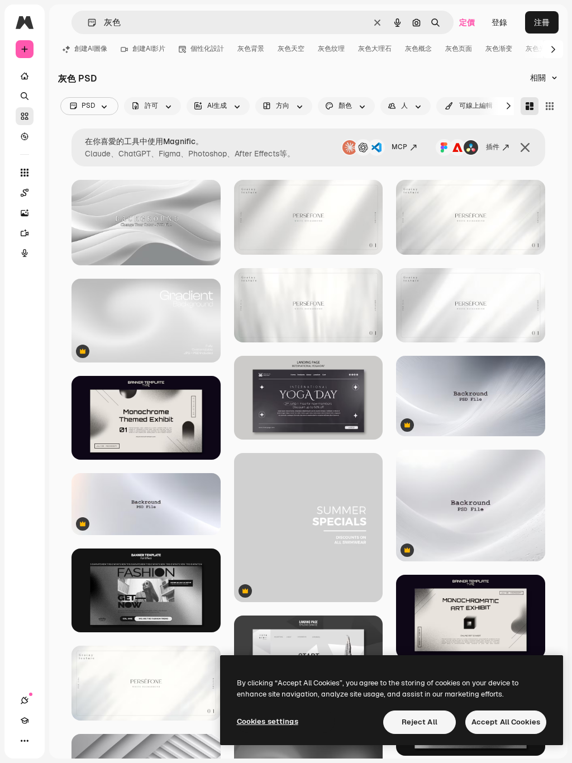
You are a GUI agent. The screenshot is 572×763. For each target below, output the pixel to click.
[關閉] (525, 147)
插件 (492, 146)
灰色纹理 (331, 48)
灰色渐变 (498, 48)
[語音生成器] (25, 253)
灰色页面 (458, 48)
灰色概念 (418, 48)
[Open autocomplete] (87, 22)
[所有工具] (25, 173)
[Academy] (25, 720)
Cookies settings (267, 721)
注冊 (542, 22)
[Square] (550, 106)
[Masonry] (529, 106)
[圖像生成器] (25, 213)
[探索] (25, 136)
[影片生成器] (25, 233)
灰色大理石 (375, 48)
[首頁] (25, 76)
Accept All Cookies (505, 722)
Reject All (419, 722)
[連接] (25, 700)
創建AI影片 (148, 48)
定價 (467, 22)
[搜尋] (25, 96)
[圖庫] (25, 116)
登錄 (499, 22)
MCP (399, 146)
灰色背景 (250, 48)
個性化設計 (207, 48)
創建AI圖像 (90, 48)
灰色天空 (291, 48)
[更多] (25, 741)
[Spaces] (25, 193)
